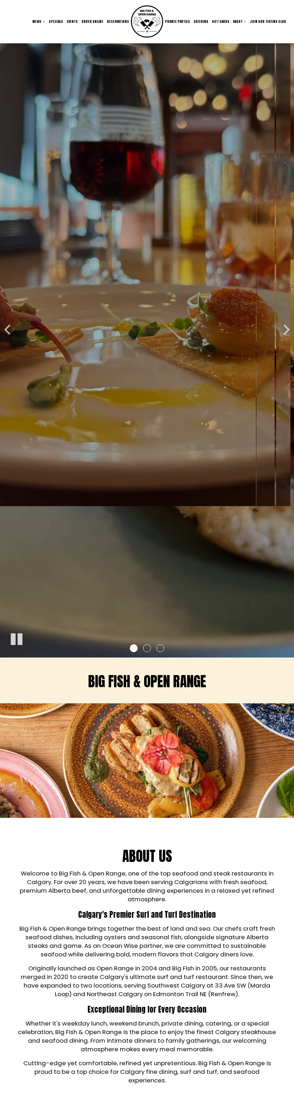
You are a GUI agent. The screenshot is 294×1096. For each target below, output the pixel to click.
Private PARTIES (177, 21)
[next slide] (287, 329)
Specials (56, 21)
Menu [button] (37, 21)
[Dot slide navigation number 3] (160, 648)
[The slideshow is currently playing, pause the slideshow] (16, 637)
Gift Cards (220, 21)
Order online (92, 21)
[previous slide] (7, 329)
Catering (201, 21)
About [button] (238, 21)
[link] (147, 21)
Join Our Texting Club (268, 21)
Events (72, 21)
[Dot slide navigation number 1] (134, 648)
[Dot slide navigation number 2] (147, 648)
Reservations (118, 21)
